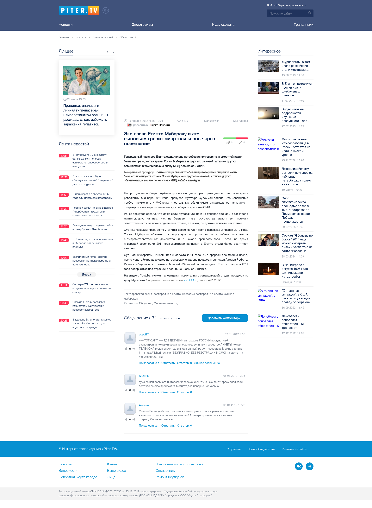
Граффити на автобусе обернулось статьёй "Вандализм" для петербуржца (92, 180)
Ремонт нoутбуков (170, 477)
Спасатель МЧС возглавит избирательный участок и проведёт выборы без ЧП (88, 305)
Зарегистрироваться (292, 5)
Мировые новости (165, 303)
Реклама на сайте (294, 449)
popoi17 (144, 334)
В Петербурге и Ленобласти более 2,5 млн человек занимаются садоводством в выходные (90, 160)
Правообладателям (261, 449)
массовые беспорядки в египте (202, 294)
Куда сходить (223, 24)
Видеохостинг (70, 471)
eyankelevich (211, 121)
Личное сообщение (207, 363)
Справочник (165, 471)
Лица (111, 477)
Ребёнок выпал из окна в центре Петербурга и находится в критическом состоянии (92, 211)
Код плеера (240, 121)
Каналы (113, 464)
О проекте (234, 449)
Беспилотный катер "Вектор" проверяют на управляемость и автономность (91, 260)
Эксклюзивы (142, 24)
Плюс (126, 349)
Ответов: (184, 363)
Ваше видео (116, 471)
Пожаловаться (149, 363)
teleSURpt (190, 280)
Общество (145, 303)
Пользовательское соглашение (180, 464)
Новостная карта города (78, 477)
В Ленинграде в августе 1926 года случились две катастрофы (92, 196)
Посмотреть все (170, 318)
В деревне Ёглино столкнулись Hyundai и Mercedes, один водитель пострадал (91, 323)
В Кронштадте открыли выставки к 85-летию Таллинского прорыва (92, 243)
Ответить (168, 363)
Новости (66, 24)
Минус (134, 349)
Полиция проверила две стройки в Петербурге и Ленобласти (92, 227)
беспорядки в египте (167, 294)
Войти (271, 5)
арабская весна (142, 294)
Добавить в (151, 125)
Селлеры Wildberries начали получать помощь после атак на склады (91, 288)
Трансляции (303, 24)
